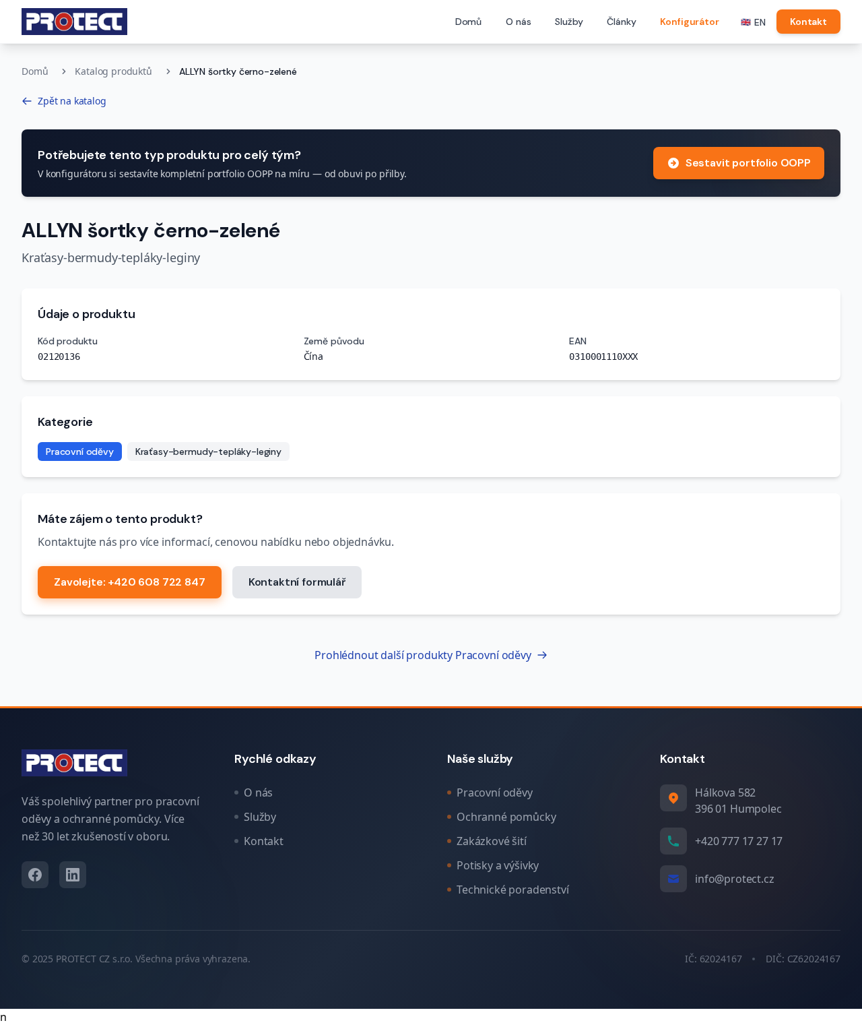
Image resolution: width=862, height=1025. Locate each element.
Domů (468, 21)
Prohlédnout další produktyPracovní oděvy (422, 655)
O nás (518, 21)
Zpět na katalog (72, 100)
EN (753, 22)
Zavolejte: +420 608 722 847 (129, 582)
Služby (569, 21)
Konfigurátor (689, 21)
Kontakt (808, 21)
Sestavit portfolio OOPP (748, 163)
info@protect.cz (734, 878)
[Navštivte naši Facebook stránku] (35, 874)
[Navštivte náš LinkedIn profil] (72, 874)
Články (621, 21)
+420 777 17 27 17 (739, 841)
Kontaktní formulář (296, 582)
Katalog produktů (113, 71)
